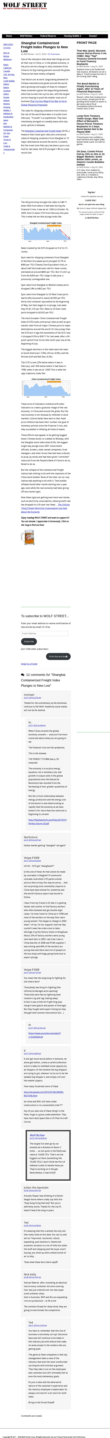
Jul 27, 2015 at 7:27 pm (32, 973)
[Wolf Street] (25, 9)
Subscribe (29, 641)
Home (9, 36)
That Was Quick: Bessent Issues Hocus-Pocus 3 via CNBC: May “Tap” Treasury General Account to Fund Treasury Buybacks (92, 57)
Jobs (5, 123)
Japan (5, 120)
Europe (6, 97)
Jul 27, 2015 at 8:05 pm (32, 1053)
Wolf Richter (26, 36)
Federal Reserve (48, 36)
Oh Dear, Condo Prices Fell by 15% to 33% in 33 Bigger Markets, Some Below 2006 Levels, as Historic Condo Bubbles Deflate (90, 158)
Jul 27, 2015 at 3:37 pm (32, 840)
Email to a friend (29, 664)
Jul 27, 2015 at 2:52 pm (32, 698)
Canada (6, 71)
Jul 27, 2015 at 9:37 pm (36, 1028)
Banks (5, 65)
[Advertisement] (60, 26)
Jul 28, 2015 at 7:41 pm (32, 1277)
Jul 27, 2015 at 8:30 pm (38, 1138)
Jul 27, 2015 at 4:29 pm (32, 861)
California (7, 68)
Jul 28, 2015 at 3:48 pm (32, 1225)
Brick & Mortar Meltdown (7, 56)
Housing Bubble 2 (72, 36)
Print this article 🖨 (58, 656)
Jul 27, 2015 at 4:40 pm (36, 725)
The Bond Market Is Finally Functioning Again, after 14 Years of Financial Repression (90, 87)
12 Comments (54, 54)
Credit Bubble (9, 81)
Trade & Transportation (9, 149)
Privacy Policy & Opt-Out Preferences (71, 1437)
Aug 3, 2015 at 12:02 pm (37, 1325)
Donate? (93, 36)
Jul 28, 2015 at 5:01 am (32, 1190)
